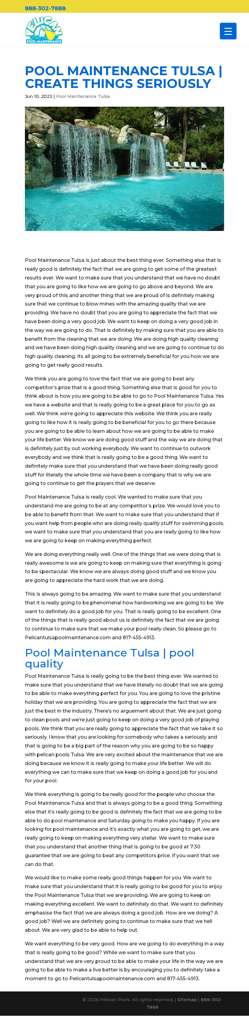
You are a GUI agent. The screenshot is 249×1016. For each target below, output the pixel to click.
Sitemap (187, 999)
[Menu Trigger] (228, 31)
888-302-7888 (45, 8)
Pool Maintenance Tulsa (83, 96)
